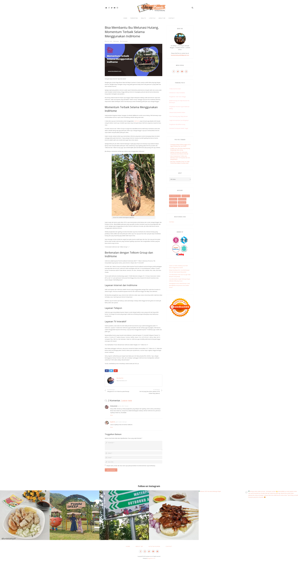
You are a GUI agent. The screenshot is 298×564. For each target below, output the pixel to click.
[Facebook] (109, 7)
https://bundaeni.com (122, 380)
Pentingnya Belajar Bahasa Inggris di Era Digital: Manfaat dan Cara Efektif (180, 145)
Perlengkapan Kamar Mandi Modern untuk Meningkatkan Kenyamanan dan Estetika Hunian (179, 285)
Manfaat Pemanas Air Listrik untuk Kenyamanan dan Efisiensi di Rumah (179, 153)
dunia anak (185, 195)
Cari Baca (171, 222)
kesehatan (181, 199)
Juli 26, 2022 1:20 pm (123, 406)
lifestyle (117, 41)
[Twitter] (111, 7)
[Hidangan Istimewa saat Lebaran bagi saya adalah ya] (174, 515)
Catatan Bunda (154, 546)
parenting (181, 202)
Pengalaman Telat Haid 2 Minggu (177, 96)
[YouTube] (114, 7)
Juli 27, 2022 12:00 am (121, 422)
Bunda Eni (120, 378)
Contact (169, 546)
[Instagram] (117, 7)
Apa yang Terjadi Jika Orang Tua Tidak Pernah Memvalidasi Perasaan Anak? (179, 162)
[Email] (106, 7)
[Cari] (192, 7)
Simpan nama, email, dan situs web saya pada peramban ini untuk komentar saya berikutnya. (130, 465)
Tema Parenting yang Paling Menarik (178, 116)
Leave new (126, 400)
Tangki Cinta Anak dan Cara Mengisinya (178, 120)
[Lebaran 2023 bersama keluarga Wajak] (223, 515)
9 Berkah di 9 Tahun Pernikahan (177, 92)
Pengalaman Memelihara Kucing (177, 124)
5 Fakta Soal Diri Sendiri (175, 88)
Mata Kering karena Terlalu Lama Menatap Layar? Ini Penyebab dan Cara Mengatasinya (180, 157)
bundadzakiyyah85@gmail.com (180, 55)
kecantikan (172, 199)
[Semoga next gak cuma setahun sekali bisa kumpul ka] (124, 515)
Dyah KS (112, 422)
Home (128, 546)
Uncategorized (182, 205)
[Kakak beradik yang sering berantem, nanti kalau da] (74, 515)
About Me (139, 546)
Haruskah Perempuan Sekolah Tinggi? (178, 128)
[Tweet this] (111, 370)
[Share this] (107, 370)
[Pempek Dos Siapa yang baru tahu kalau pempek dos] (25, 515)
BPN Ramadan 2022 (174, 195)
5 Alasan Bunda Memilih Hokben (177, 112)
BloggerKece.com (151, 558)
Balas (111, 415)
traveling (172, 205)
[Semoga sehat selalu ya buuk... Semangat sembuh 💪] (273, 515)
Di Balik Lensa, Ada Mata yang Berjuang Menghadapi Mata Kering (180, 149)
